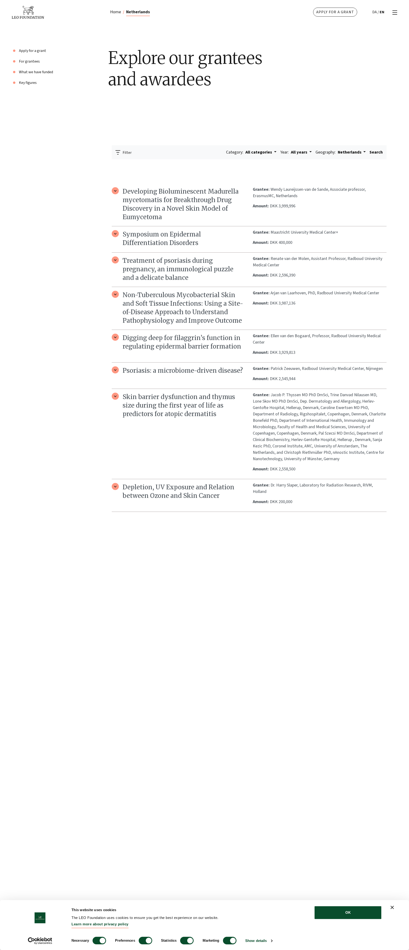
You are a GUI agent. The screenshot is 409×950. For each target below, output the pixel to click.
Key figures (28, 82)
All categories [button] (249, 152)
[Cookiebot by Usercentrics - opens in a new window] (40, 940)
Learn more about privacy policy (100, 924)
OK (348, 912)
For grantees (29, 61)
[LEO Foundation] (50, 12)
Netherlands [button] (339, 152)
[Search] (380, 165)
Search (376, 152)
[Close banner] (392, 907)
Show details (256, 941)
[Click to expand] (115, 190)
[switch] (145, 940)
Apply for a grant (335, 12)
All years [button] (294, 152)
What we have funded (36, 72)
